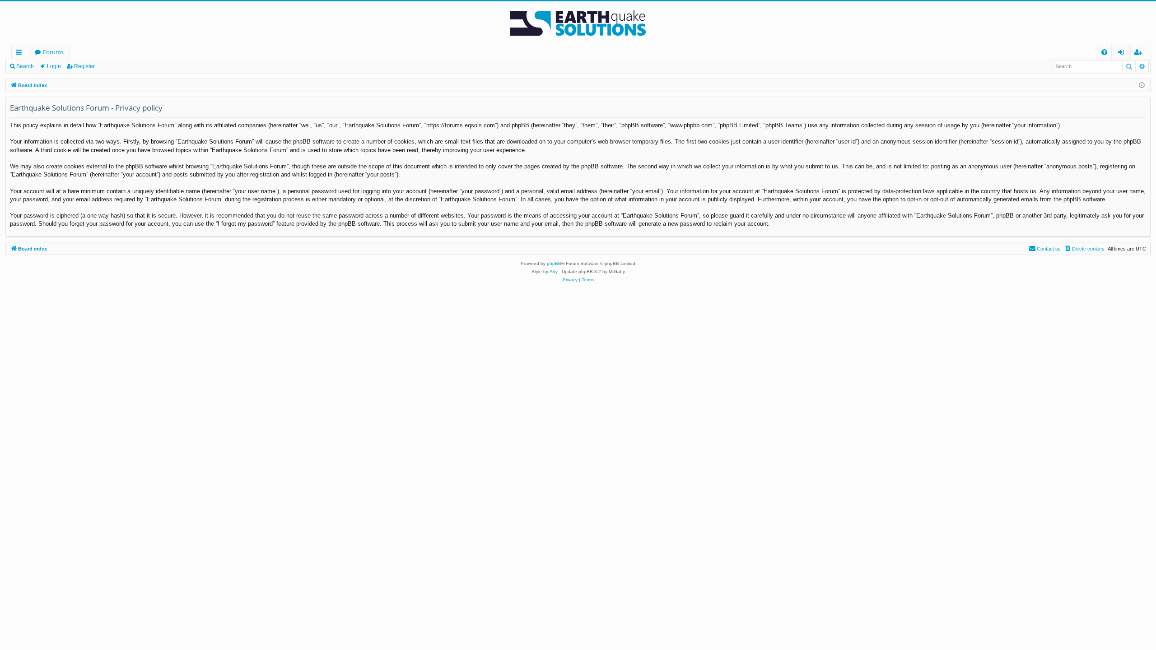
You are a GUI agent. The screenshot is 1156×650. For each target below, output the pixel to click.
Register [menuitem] (1140, 53)
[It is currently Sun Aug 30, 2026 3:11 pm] (1142, 85)
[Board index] (578, 23)
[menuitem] (1104, 52)
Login (54, 66)
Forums (53, 52)
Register (84, 66)
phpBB (554, 263)
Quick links (20, 53)
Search (25, 66)
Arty (554, 271)
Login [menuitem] (1123, 53)
